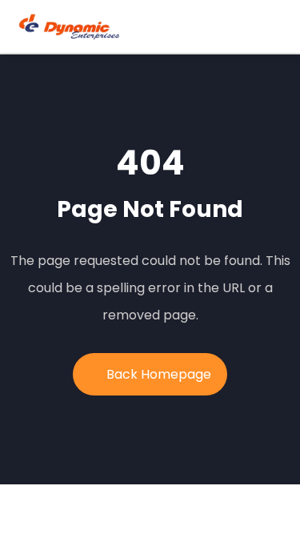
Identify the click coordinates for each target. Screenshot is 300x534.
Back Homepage (158, 374)
